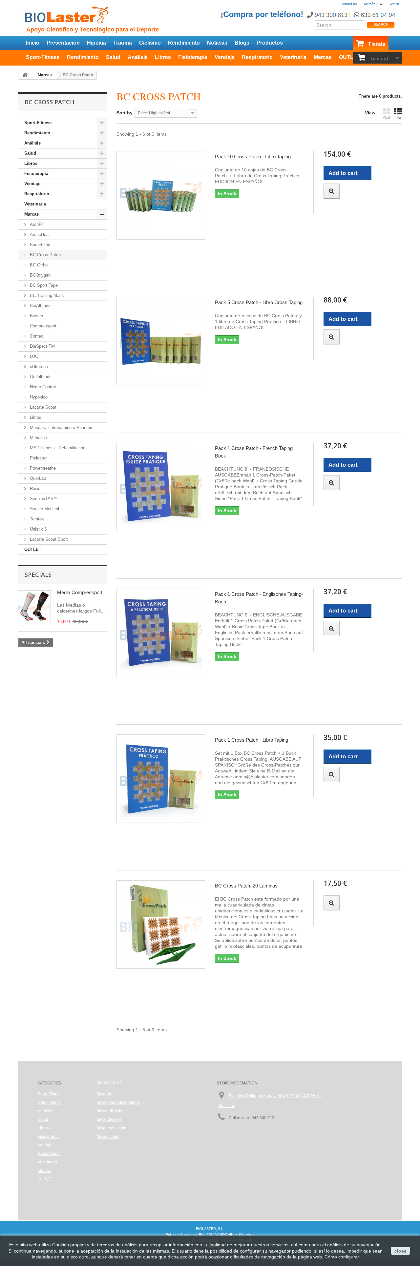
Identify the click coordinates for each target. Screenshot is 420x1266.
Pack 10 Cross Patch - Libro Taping (253, 156)
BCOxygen (40, 275)
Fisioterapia (192, 57)
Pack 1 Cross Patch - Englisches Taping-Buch (259, 597)
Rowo (34, 488)
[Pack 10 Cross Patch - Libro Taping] (161, 195)
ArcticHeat (39, 234)
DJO (33, 356)
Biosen (36, 315)
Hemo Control (42, 386)
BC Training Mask (46, 295)
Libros (163, 57)
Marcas (323, 57)
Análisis (138, 57)
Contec (36, 336)
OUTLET (349, 57)
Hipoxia (96, 43)
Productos (270, 43)
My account (109, 1083)
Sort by (124, 112)
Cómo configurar (342, 1256)
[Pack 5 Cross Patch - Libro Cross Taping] (161, 341)
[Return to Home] (25, 75)
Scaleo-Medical (44, 508)
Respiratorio (257, 57)
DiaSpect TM (42, 346)
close (400, 1251)
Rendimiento (184, 43)
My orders (106, 1094)
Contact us (348, 4)
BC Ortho (38, 265)
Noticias (217, 43)
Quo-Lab (37, 478)
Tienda (376, 44)
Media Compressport (79, 592)
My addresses (109, 1119)
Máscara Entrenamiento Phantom (61, 427)
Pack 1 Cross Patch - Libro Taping (251, 740)
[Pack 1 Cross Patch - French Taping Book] (161, 487)
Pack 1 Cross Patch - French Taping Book (254, 451)
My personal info (111, 1128)
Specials (38, 574)
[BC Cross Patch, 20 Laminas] (161, 924)
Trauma (122, 43)
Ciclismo (150, 43)
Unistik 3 (38, 529)
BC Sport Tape (43, 285)
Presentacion (63, 43)
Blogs (242, 43)
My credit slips (109, 1111)
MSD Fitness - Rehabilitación (57, 447)
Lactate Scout (42, 407)
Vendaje (225, 57)
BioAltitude (40, 305)
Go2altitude (40, 376)
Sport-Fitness (43, 57)
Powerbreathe (42, 468)
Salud (113, 57)
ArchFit (36, 224)
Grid (386, 118)
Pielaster (38, 458)
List (398, 118)
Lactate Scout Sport (48, 539)
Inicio (32, 43)
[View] (332, 191)
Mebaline (38, 437)
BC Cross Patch (45, 254)
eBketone (38, 366)
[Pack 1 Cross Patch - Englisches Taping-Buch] (161, 633)
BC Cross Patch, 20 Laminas (246, 885)
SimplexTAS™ (43, 498)
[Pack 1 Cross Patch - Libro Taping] (161, 779)
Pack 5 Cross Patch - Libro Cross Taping (259, 302)
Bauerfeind (39, 244)
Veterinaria (293, 57)
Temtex (36, 518)
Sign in (393, 4)
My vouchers (108, 1136)
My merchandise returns (118, 1102)
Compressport (42, 325)
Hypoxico (38, 397)
